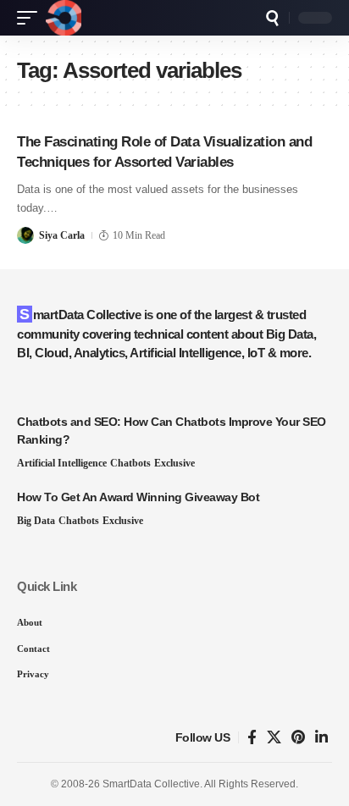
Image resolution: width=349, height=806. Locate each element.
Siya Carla (62, 235)
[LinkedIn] (321, 738)
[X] (274, 738)
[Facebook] (252, 738)
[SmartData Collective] (63, 18)
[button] (31, 18)
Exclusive (174, 463)
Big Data (36, 521)
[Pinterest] (298, 738)
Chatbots (130, 463)
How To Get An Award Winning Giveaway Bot (138, 497)
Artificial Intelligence (62, 463)
